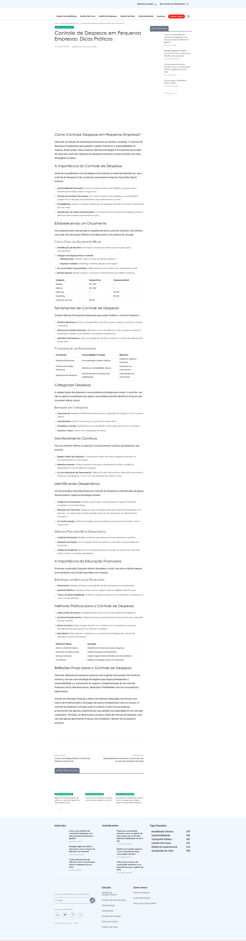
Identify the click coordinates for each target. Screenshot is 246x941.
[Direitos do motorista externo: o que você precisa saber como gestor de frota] (108, 852)
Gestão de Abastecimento (69, 23)
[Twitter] (85, 59)
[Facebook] (79, 59)
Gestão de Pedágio (111, 916)
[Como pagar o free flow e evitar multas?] (156, 83)
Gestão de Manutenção (114, 900)
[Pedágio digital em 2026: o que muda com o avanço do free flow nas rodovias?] (156, 54)
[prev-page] (56, 809)
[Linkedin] (57, 915)
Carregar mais (169, 93)
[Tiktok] (80, 915)
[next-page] (60, 809)
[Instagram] (73, 915)
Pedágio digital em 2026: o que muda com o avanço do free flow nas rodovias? (177, 53)
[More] (103, 59)
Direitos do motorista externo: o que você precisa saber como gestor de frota (129, 851)
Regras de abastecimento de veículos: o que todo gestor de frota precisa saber (67, 800)
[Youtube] (65, 915)
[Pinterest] (91, 59)
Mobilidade (107, 911)
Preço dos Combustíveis (144, 903)
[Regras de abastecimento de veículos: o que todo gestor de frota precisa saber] (69, 785)
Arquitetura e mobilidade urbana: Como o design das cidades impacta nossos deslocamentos (129, 800)
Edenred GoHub (110, 922)
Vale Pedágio (108, 905)
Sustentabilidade (141, 898)
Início (56, 23)
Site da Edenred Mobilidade (172, 4)
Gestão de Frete (109, 927)
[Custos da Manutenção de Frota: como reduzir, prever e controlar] (99, 785)
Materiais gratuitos (145, 4)
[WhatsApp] (97, 59)
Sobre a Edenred (141, 893)
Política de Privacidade (63, 923)
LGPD (76, 923)
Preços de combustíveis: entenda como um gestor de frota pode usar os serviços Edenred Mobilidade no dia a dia (130, 836)
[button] (188, 16)
